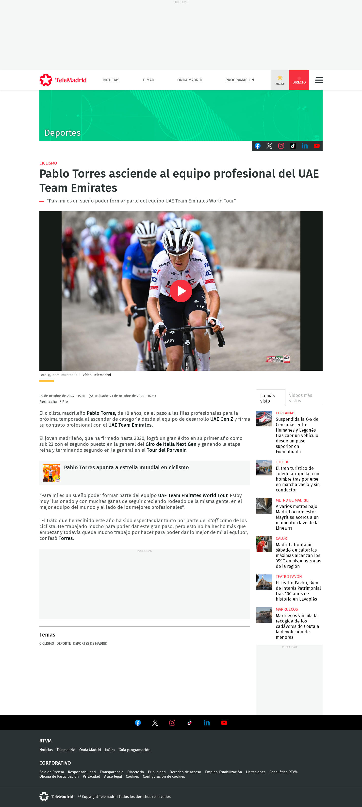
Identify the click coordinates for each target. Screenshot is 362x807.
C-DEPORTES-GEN (181, 115)
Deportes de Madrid (90, 643)
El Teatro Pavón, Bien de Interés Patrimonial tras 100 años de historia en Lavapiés (264, 582)
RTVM (45, 741)
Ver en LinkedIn (207, 723)
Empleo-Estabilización (223, 772)
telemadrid (56, 796)
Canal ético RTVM (283, 772)
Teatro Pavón (289, 577)
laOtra (110, 750)
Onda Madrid (189, 80)
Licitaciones (255, 772)
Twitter (269, 146)
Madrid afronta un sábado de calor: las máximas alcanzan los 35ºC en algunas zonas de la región (264, 544)
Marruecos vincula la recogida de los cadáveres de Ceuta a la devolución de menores (264, 615)
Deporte (64, 643)
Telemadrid (66, 750)
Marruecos (287, 609)
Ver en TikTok (190, 724)
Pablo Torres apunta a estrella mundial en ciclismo (51, 473)
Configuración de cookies (164, 776)
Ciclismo (48, 163)
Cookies (132, 776)
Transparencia (111, 772)
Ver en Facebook (138, 724)
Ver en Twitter (155, 724)
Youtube (317, 146)
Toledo (283, 462)
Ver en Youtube (224, 723)
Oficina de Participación (59, 776)
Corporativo (55, 763)
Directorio (135, 772)
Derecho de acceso (185, 772)
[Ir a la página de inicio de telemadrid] (63, 80)
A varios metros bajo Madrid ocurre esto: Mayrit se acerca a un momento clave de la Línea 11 (264, 506)
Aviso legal (113, 776)
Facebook (257, 146)
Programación (240, 80)
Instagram (281, 146)
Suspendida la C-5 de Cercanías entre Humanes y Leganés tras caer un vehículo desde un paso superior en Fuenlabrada (264, 418)
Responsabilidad (82, 772)
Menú (319, 80)
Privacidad (91, 776)
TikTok (293, 146)
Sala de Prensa (51, 772)
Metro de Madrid (292, 500)
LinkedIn (305, 146)
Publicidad (157, 772)
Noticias (111, 80)
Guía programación (134, 750)
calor (281, 538)
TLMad (148, 80)
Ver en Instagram (172, 723)
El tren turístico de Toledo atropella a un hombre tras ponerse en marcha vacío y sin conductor (264, 467)
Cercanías (286, 413)
